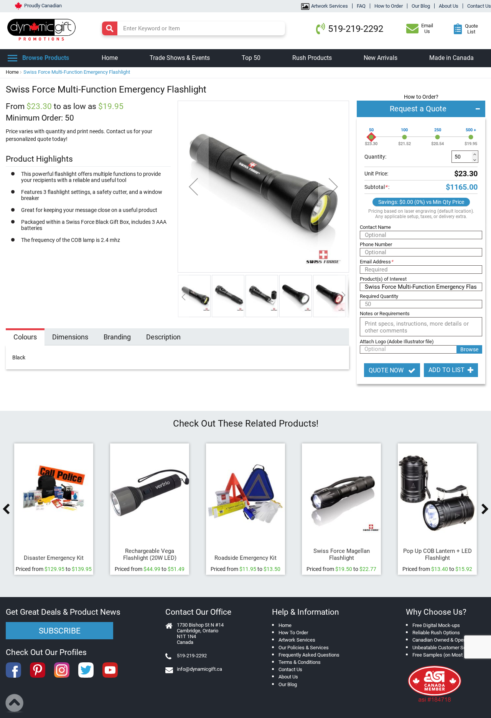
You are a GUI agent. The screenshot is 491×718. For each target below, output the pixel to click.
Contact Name (375, 227)
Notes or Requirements (385, 313)
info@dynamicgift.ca (199, 669)
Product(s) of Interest (383, 279)
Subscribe (60, 630)
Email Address (376, 262)
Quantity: (375, 157)
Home (12, 72)
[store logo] (43, 28)
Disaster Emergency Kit (54, 557)
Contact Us (479, 6)
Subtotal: (376, 187)
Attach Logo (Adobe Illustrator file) (397, 341)
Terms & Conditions (299, 662)
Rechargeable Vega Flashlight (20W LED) (149, 554)
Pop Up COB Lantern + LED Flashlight (437, 554)
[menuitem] (109, 58)
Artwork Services (329, 6)
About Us (448, 6)
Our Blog (421, 6)
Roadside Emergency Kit (245, 557)
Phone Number (376, 244)
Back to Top (15, 703)
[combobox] (193, 28)
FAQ (361, 6)
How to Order (388, 6)
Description (163, 337)
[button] (193, 186)
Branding (117, 337)
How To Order (293, 632)
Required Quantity (379, 296)
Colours (25, 337)
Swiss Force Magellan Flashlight (341, 554)
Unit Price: (376, 173)
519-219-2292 (355, 28)
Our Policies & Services (303, 647)
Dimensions (70, 337)
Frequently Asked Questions (308, 655)
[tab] (25, 337)
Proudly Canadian (43, 5)
